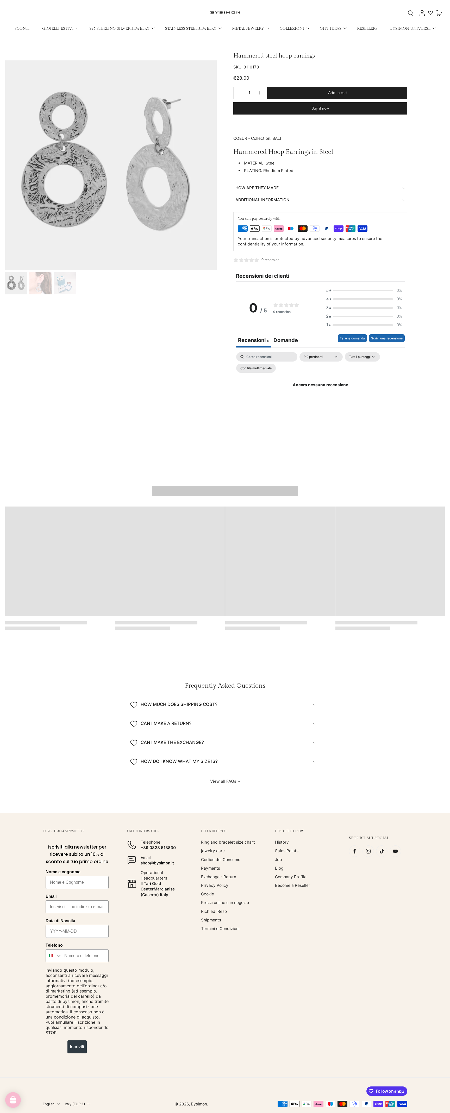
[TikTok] (382, 851)
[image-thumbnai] (16, 283)
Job (278, 859)
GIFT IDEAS (330, 28)
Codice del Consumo (220, 859)
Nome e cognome (63, 872)
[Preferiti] (430, 12)
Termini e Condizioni (220, 928)
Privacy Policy (214, 885)
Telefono (54, 945)
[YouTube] (395, 851)
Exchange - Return (218, 876)
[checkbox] (256, 368)
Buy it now (320, 108)
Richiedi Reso (214, 911)
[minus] (239, 93)
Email (51, 896)
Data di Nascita (60, 921)
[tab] (287, 340)
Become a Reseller (292, 885)
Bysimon (199, 1103)
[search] (410, 13)
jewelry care (213, 850)
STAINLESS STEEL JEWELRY (190, 28)
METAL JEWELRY (248, 28)
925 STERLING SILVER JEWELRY (119, 28)
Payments (210, 867)
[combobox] (54, 956)
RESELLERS (367, 28)
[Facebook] (354, 851)
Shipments (211, 919)
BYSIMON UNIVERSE (410, 28)
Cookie (207, 893)
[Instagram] (368, 851)
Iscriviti (77, 1047)
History (282, 842)
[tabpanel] (320, 397)
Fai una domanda (352, 338)
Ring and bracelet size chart (228, 842)
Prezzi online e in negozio (225, 902)
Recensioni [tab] (253, 340)
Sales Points (286, 850)
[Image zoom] (111, 165)
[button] (337, 93)
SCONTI (22, 28)
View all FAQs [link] (223, 781)
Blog (279, 867)
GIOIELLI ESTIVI (58, 28)
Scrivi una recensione (387, 338)
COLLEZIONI (292, 28)
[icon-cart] (439, 12)
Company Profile (291, 876)
